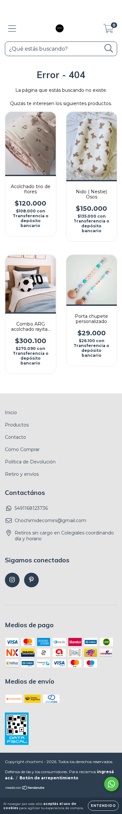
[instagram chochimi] (12, 580)
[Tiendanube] (25, 788)
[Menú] (12, 28)
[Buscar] (108, 48)
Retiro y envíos (22, 474)
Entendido (103, 806)
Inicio (11, 412)
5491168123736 (31, 508)
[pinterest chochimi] (31, 580)
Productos (17, 425)
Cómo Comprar (22, 449)
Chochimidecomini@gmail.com (50, 520)
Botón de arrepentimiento (49, 777)
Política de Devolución (30, 462)
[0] (108, 30)
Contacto (15, 437)
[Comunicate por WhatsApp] (111, 784)
